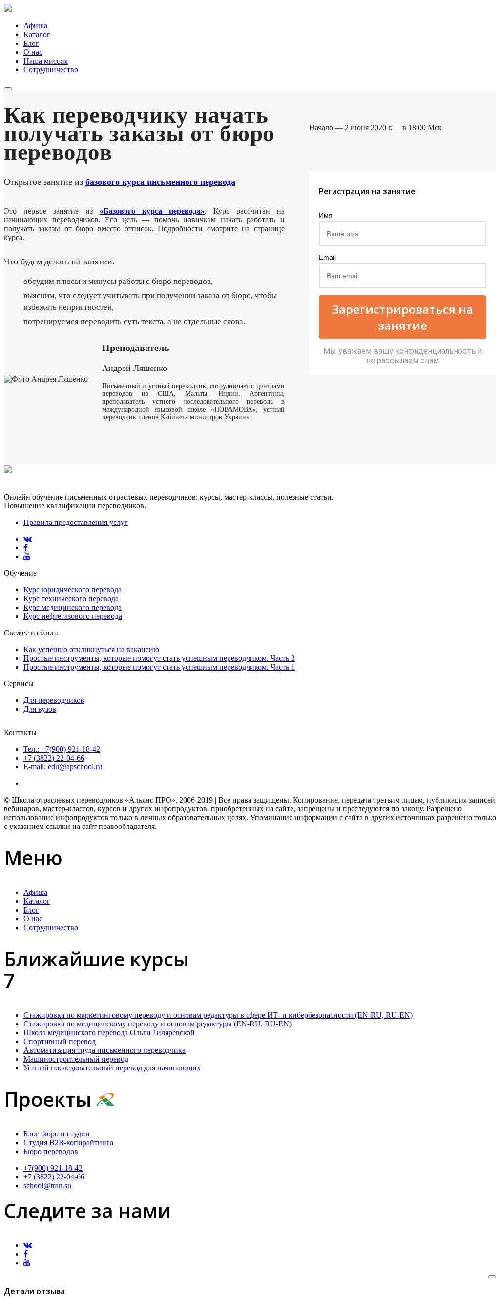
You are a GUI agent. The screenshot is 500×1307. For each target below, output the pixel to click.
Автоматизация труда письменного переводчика (104, 1050)
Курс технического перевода (71, 598)
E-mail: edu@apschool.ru (62, 766)
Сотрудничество (50, 69)
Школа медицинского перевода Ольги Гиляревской (109, 1032)
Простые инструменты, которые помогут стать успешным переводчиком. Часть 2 (159, 658)
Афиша (35, 26)
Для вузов (39, 709)
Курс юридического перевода (72, 590)
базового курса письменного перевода (160, 182)
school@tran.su (47, 1185)
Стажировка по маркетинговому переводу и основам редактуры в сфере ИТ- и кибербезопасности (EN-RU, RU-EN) (218, 1015)
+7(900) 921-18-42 (53, 1168)
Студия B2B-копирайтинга (68, 1142)
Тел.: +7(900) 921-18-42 (61, 749)
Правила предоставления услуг (75, 522)
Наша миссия (45, 61)
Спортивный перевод (59, 1041)
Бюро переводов (50, 1151)
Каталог (36, 34)
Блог (31, 43)
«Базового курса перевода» (152, 211)
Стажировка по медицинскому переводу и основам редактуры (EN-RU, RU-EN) (157, 1024)
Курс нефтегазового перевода (72, 616)
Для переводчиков (53, 700)
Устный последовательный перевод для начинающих (112, 1068)
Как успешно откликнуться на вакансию (91, 649)
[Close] (492, 1276)
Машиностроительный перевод (75, 1059)
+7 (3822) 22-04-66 (53, 758)
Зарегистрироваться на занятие (402, 317)
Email (327, 257)
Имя (326, 215)
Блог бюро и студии (56, 1134)
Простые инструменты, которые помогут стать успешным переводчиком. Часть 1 (159, 667)
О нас (32, 52)
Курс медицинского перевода (72, 607)
